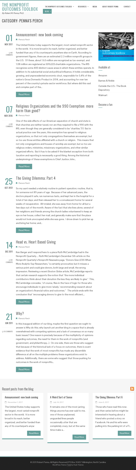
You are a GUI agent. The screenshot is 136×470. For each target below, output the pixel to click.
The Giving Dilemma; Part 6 (109, 397)
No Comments (9, 54)
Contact (127, 6)
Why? (20, 313)
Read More (24, 94)
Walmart (102, 95)
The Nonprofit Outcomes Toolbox (20, 6)
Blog (47, 11)
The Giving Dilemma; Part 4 (36, 178)
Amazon (102, 75)
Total (69, 465)
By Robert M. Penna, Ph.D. (13, 13)
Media (95, 6)
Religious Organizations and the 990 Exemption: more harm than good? (54, 108)
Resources (82, 6)
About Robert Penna (110, 6)
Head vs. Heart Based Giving (36, 242)
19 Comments (8, 331)
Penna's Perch (24, 39)
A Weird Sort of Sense (61, 397)
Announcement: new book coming (39, 34)
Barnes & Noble (106, 80)
